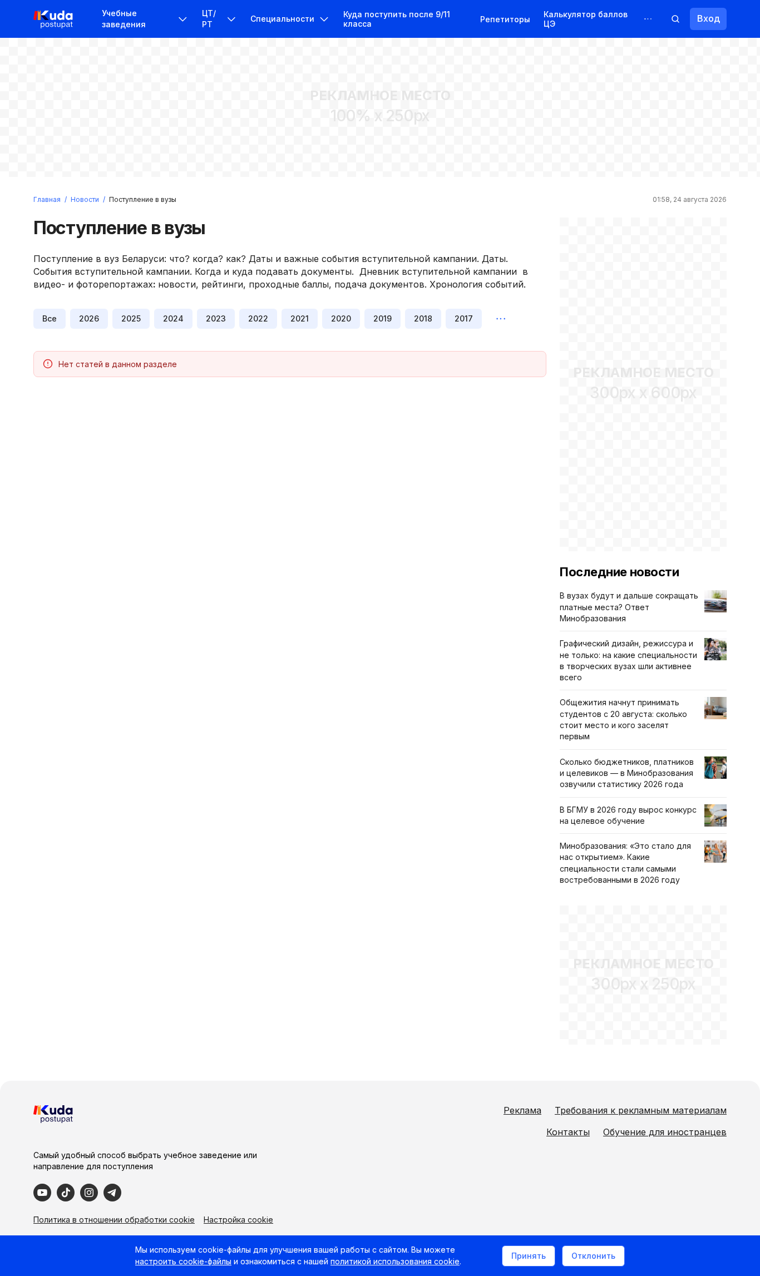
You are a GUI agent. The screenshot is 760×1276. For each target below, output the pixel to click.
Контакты (568, 1131)
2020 (341, 318)
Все (49, 318)
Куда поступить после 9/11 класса (396, 18)
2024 (173, 318)
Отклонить (593, 1255)
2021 (299, 318)
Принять (528, 1255)
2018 (423, 318)
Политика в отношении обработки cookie (114, 1219)
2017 (464, 318)
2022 (258, 318)
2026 (89, 318)
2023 (216, 318)
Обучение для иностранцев (665, 1131)
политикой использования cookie (395, 1261)
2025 (131, 318)
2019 (382, 318)
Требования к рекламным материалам (641, 1110)
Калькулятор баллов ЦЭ (586, 18)
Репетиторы (505, 19)
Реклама (522, 1110)
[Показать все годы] (500, 318)
